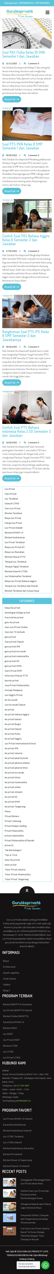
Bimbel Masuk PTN (15, 556)
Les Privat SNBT (11, 1039)
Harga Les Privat (13, 522)
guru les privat (12, 622)
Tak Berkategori (13, 850)
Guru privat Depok (14, 641)
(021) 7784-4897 (21, 1085)
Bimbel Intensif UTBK (16, 571)
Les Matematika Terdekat (18, 576)
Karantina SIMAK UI (13, 1022)
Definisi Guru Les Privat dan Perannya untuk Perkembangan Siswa (35, 1194)
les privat (9, 709)
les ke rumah (11, 699)
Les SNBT (8, 1033)
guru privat (10, 636)
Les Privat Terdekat (15, 542)
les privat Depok (13, 728)
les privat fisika (12, 733)
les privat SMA (12, 801)
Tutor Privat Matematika (18, 874)
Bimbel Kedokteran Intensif (17, 1130)
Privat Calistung (13, 820)
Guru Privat (10, 493)
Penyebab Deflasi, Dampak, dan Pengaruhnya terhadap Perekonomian (35, 1219)
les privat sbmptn (13, 791)
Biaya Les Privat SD (15, 547)
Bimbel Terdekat (13, 513)
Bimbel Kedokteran (15, 537)
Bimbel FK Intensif (12, 1154)
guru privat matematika (17, 656)
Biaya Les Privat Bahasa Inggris (21, 581)
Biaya (6, 960)
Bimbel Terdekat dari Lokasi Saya (22, 590)
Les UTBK (8, 1051)
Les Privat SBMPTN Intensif (17, 1010)
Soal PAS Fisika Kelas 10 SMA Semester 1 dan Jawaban (23, 54)
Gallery (6, 984)
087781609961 (42, 3)
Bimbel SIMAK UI (14, 532)
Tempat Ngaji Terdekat (17, 566)
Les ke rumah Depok (15, 704)
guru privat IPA (12, 646)
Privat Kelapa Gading (16, 825)
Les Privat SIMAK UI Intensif (18, 1118)
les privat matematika (16, 782)
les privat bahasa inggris (17, 714)
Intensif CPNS (12, 503)
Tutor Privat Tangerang (17, 879)
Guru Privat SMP (13, 670)
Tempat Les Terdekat (15, 561)
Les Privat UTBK (11, 1057)
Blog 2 (6, 990)
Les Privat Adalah (13, 527)
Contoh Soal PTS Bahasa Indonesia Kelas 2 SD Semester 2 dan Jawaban (26, 431)
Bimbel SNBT (10, 1027)
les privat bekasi (13, 719)
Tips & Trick (11, 854)
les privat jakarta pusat (16, 757)
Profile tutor (9, 966)
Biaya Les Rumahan (14, 551)
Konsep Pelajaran (13, 690)
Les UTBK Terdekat (13, 1136)
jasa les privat (12, 680)
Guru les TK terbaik (15, 631)
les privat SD (11, 796)
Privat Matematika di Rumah (19, 840)
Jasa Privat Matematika (17, 685)
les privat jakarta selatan (17, 762)
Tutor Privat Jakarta (15, 869)
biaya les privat (12, 607)
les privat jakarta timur (16, 767)
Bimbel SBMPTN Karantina (17, 1004)
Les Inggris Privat (13, 694)
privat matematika (14, 835)
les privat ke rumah (14, 772)
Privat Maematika (14, 830)
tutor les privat (12, 859)
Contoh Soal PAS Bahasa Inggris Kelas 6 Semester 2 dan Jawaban (26, 239)
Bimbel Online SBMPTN (15, 1016)
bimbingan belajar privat (17, 612)
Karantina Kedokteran (14, 1124)
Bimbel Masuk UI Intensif (16, 1165)
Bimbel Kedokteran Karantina (18, 1148)
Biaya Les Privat (13, 517)
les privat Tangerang (15, 806)
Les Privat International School (20, 743)
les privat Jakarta (13, 753)
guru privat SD (12, 660)
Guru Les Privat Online (16, 627)
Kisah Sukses (9, 978)
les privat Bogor (13, 724)
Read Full (9, 99)
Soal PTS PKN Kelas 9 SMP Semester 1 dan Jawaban (22, 146)
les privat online (13, 787)
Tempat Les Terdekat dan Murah (21, 585)
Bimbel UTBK (10, 1045)
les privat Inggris (13, 738)
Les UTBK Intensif (12, 1142)
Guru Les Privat (12, 508)
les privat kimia (12, 777)
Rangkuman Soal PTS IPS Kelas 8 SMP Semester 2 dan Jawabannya (25, 335)
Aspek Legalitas (11, 972)
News (8, 811)
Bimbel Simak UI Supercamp (17, 1160)
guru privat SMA (13, 665)
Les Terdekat (11, 498)
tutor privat (10, 864)
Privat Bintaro (12, 816)
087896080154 (26, 3)
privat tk (9, 845)
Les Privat (10, 488)
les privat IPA (11, 748)
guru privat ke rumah (15, 651)
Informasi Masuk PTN (16, 675)
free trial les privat (14, 617)
